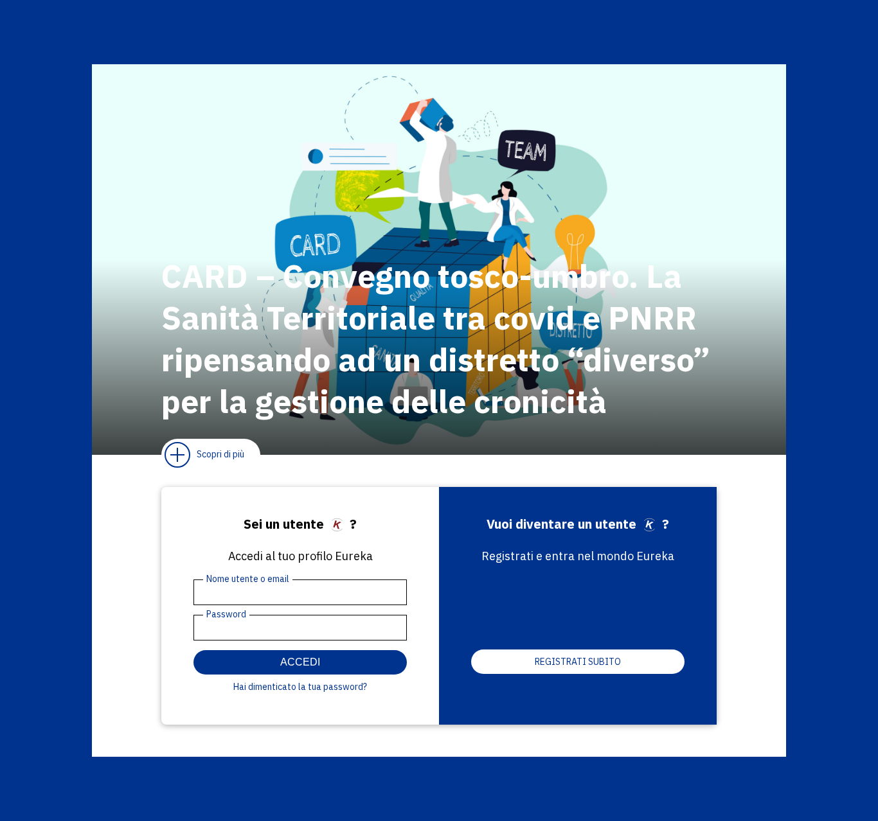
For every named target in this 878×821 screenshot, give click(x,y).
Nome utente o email (247, 579)
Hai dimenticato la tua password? (300, 687)
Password (226, 614)
